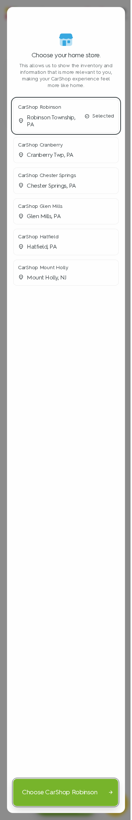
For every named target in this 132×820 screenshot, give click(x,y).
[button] (66, 116)
